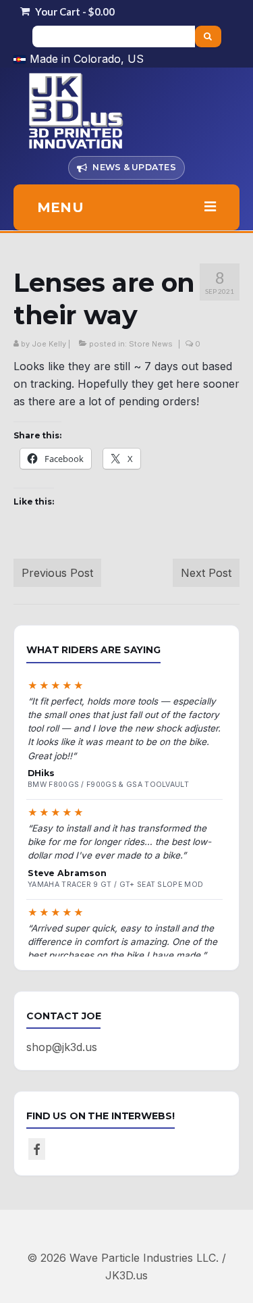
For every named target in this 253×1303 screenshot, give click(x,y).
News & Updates (134, 167)
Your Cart (74, 11)
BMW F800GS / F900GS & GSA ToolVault (108, 784)
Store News (151, 344)
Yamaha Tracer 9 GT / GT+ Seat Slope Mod (115, 884)
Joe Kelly (49, 344)
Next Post (206, 573)
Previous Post (57, 573)
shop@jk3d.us (61, 1047)
